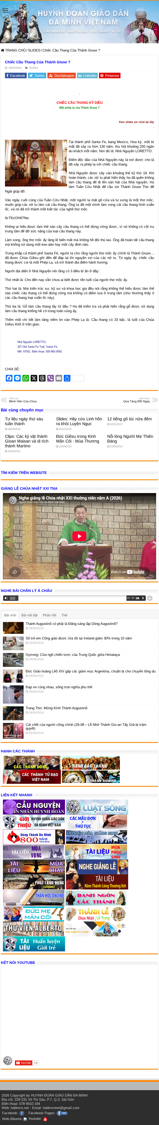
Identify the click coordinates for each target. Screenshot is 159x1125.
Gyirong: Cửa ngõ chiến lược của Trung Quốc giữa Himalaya (73, 655)
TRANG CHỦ (15, 50)
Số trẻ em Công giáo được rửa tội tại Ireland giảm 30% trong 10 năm (79, 638)
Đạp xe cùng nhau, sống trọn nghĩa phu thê (59, 687)
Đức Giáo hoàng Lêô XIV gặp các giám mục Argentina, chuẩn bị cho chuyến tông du (90, 671)
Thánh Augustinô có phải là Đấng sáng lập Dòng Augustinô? (72, 624)
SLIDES (34, 50)
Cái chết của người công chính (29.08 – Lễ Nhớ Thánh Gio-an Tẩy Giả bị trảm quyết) (86, 726)
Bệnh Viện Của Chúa (23, 400)
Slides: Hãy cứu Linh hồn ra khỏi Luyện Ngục (79, 421)
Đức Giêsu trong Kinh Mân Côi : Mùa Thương (77, 438)
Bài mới (10, 615)
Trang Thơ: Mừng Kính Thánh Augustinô (56, 708)
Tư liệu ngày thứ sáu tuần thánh (24, 421)
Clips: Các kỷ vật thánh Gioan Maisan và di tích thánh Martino (26, 441)
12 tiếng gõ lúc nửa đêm (129, 419)
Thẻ (64, 615)
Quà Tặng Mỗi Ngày (136, 400)
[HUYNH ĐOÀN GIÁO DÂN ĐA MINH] (79, 22)
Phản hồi (49, 615)
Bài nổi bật (29, 615)
